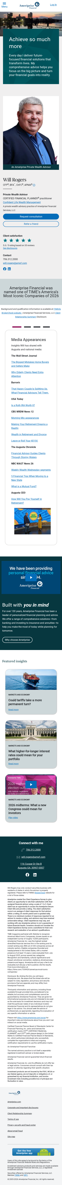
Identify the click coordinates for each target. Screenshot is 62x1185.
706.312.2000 (10, 259)
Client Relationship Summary (20, 1113)
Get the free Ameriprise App (33, 1152)
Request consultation (31, 216)
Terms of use (13, 1119)
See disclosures (10, 248)
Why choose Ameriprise (17, 639)
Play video (13, 817)
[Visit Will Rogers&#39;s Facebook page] (28, 875)
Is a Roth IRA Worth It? (23, 405)
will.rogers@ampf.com (15, 263)
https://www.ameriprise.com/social (31, 1018)
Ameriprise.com (14, 1102)
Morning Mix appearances (25, 418)
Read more (13, 709)
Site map (11, 1136)
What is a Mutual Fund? (24, 486)
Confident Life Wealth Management (22, 202)
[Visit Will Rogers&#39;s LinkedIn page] (35, 875)
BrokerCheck (40, 893)
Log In (53, 4)
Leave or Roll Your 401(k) (24, 440)
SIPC (26, 1175)
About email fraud (15, 1131)
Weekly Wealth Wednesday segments (31, 469)
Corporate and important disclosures (23, 1107)
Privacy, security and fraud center (22, 1125)
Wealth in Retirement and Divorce (28, 434)
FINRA (17, 1175)
